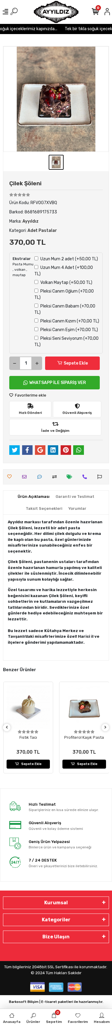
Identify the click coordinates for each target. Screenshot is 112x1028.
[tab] (34, 497)
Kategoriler (56, 920)
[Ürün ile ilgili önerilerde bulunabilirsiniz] (101, 477)
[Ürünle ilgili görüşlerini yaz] (41, 477)
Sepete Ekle (76, 363)
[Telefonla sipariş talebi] (86, 477)
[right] (105, 727)
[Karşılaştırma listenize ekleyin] (56, 477)
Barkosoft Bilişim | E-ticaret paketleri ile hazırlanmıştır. (56, 1002)
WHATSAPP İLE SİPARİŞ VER (57, 382)
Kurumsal (56, 902)
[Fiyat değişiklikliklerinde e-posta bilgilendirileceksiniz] (71, 477)
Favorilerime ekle (30, 395)
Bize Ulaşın (56, 937)
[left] (7, 727)
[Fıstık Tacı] (28, 707)
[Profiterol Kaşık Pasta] (84, 707)
